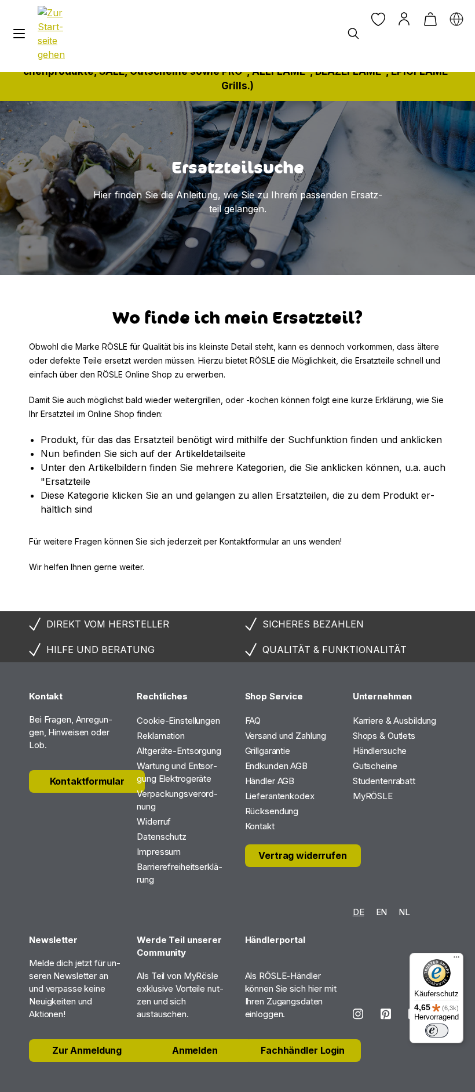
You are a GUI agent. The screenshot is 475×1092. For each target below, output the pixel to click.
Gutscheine (375, 765)
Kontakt (260, 826)
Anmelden (195, 1050)
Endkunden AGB (276, 765)
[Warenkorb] (430, 19)
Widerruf (154, 821)
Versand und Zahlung (286, 735)
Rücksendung (272, 811)
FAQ (253, 720)
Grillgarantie (267, 750)
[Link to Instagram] (358, 1014)
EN (382, 911)
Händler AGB (270, 780)
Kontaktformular (87, 781)
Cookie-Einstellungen (178, 720)
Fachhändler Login (303, 1050)
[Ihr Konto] (404, 19)
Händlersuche (380, 750)
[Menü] (19, 34)
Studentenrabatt (384, 780)
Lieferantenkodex (280, 795)
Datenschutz (162, 836)
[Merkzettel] (378, 19)
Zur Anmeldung (87, 1050)
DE (358, 911)
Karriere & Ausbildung (394, 720)
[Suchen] (353, 34)
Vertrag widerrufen (302, 855)
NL (404, 911)
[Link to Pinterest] (386, 1014)
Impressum (159, 851)
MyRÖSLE (373, 795)
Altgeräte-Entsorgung (179, 750)
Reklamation (161, 735)
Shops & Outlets (384, 735)
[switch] (436, 1030)
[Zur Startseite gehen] (53, 33)
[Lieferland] (456, 19)
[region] (237, 188)
